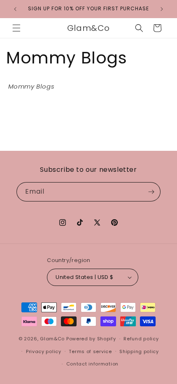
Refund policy (140, 338)
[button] (16, 28)
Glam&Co (52, 338)
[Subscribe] (151, 191)
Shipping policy (139, 351)
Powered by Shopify (91, 338)
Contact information (92, 364)
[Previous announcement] (15, 9)
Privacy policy (43, 351)
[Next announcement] (162, 9)
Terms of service (90, 351)
